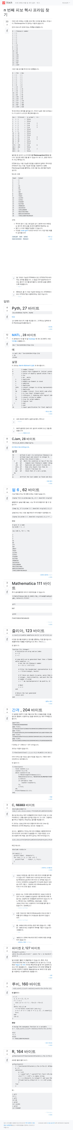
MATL (16, 335)
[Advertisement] (32, 256)
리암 (51, 797)
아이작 (50, 327)
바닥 (23, 965)
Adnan (19, 296)
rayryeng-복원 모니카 (24, 433)
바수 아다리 (49, 1043)
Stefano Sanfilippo (23, 908)
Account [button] (65, 3)
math (20, 236)
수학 (51, 975)
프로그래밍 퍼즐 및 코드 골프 (25, 3)
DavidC (50, 622)
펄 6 (15, 489)
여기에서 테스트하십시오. (20, 447)
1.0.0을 (14, 341)
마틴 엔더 (49, 481)
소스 (50, 239)
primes (25, 236)
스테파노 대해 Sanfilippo (24, 942)
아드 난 (50, 236)
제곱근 (17, 965)
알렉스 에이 (49, 701)
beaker (20, 421)
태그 (38, 3)
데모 (13, 317)
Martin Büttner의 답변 (26, 365)
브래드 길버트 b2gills (46, 575)
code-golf (24, 230)
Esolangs (32, 339)
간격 (15, 710)
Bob (19, 889)
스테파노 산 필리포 (47, 867)
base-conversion (16, 239)
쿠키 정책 (28, 1123)
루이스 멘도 (49, 411)
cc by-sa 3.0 (51, 1123)
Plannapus (49, 1112)
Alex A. (20, 286)
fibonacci (25, 239)
